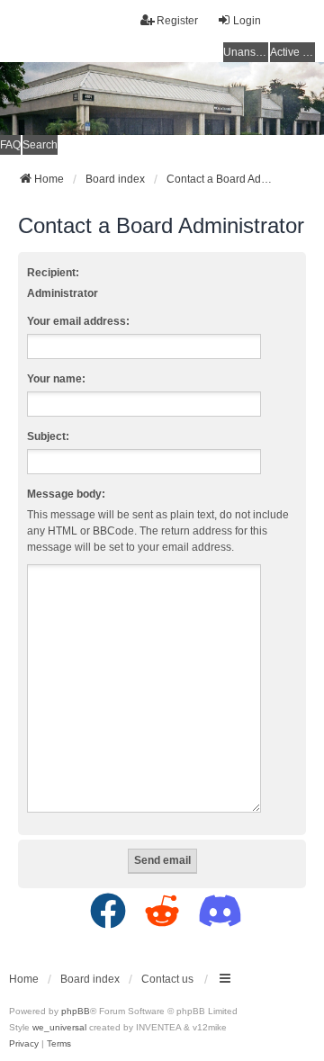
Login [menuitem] (247, 20)
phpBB (75, 1011)
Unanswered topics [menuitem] (245, 52)
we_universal (59, 1027)
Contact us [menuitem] (167, 979)
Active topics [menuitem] (292, 52)
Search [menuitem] (40, 145)
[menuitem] (24, 1044)
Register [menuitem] (177, 20)
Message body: (66, 494)
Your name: (56, 379)
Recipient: (53, 272)
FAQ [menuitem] (10, 145)
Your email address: (78, 321)
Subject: (48, 436)
